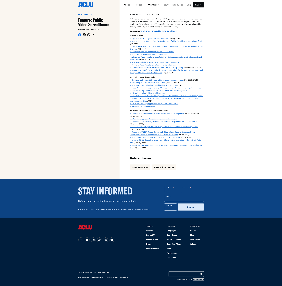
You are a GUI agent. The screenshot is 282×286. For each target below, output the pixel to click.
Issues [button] (139, 5)
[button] (88, 35)
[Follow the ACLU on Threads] (105, 239)
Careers (149, 230)
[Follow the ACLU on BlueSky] (111, 239)
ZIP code (169, 205)
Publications (172, 253)
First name (169, 188)
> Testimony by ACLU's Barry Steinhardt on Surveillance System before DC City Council (163, 121)
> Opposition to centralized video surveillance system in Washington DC (157, 113)
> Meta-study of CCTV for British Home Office (147, 82)
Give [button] (197, 5)
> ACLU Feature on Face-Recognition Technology (148, 54)
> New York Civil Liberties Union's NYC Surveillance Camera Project (155, 62)
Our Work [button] (153, 5)
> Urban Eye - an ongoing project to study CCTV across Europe (154, 104)
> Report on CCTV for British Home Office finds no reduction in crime (157, 80)
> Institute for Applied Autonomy (142, 106)
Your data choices (112, 277)
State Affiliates (152, 248)
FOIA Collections (174, 239)
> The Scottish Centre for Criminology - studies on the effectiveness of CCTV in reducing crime (166, 96)
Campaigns (171, 230)
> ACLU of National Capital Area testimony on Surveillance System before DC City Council (164, 127)
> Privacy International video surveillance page (147, 93)
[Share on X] (84, 35)
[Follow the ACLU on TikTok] (99, 239)
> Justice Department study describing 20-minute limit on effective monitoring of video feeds (165, 88)
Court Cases (172, 235)
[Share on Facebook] (79, 35)
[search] (201, 274)
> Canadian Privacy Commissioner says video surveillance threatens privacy (158, 90)
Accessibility (124, 277)
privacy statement (143, 209)
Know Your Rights (174, 244)
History (149, 244)
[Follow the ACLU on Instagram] (93, 239)
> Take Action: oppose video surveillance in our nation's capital (153, 119)
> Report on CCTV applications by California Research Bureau (153, 85)
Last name (186, 188)
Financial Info (152, 239)
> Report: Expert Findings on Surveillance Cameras (149, 38)
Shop (189, 5)
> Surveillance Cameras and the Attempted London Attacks (152, 52)
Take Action (177, 5)
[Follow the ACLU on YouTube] (87, 239)
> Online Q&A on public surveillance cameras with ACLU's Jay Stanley (156, 67)
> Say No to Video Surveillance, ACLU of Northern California (153, 65)
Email (167, 196)
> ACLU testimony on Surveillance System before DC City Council (155, 137)
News (166, 5)
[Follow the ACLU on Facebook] (80, 239)
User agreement (83, 277)
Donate (193, 230)
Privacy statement (97, 277)
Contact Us (150, 235)
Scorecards (171, 258)
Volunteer (194, 244)
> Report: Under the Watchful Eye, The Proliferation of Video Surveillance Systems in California (166, 41)
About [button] (127, 5)
